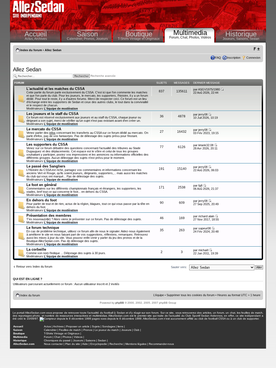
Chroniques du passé (57, 340)
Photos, (195, 37)
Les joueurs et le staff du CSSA (52, 114)
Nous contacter (53, 343)
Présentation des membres (48, 215)
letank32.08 (205, 145)
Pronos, (90, 39)
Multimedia (190, 32)
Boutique (138, 34)
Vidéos (206, 37)
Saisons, (243, 39)
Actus (47, 326)
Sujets (96, 326)
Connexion (253, 57)
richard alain (206, 216)
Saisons (90, 340)
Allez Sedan (53, 50)
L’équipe (158, 295)
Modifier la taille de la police (256, 49)
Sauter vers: (179, 267)
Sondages (108, 326)
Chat (57, 336)
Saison (87, 34)
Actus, (29, 39)
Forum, (174, 37)
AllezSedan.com (23, 343)
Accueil (36, 34)
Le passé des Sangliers (45, 166)
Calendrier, (75, 39)
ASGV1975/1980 (209, 89)
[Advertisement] (166, 13)
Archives (40, 39)
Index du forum (31, 50)
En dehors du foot (41, 200)
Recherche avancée (103, 76)
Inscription (233, 57)
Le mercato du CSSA (43, 129)
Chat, (184, 37)
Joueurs (102, 39)
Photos (67, 336)
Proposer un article (77, 326)
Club (136, 329)
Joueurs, (229, 39)
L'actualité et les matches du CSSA (55, 89)
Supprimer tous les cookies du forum (191, 295)
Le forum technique (42, 228)
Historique (241, 34)
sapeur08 (204, 228)
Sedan (254, 39)
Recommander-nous (161, 343)
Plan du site (72, 343)
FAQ (218, 57)
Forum (48, 336)
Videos (78, 336)
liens (120, 326)
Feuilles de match (70, 329)
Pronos (87, 329)
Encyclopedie (98, 343)
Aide (85, 343)
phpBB (119, 302)
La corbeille (36, 249)
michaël (203, 250)
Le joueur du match (107, 329)
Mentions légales (135, 343)
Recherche (116, 343)
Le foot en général (41, 185)
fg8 (200, 185)
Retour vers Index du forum (34, 266)
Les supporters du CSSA (47, 144)
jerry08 (203, 114)
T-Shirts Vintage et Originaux (139, 39)
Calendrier (50, 329)
